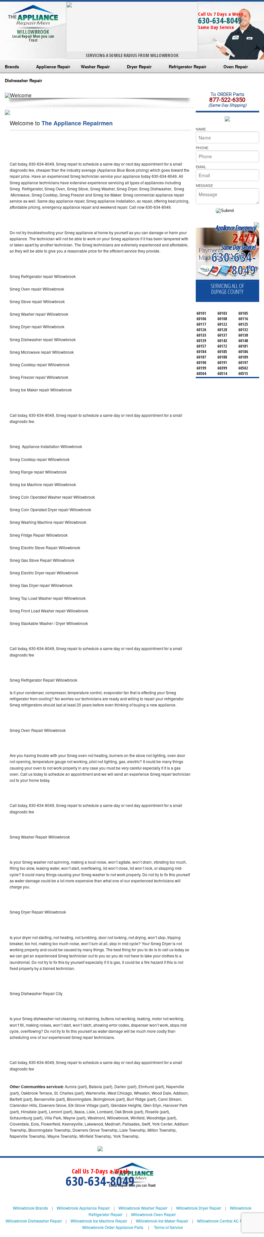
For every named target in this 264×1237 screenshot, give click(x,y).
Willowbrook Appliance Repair (83, 1208)
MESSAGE (204, 185)
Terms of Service (168, 1227)
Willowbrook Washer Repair (142, 1208)
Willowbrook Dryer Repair (198, 1208)
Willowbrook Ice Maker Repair (162, 1220)
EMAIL (201, 166)
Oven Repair (235, 66)
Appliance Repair (53, 66)
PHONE (202, 147)
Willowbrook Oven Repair (153, 1214)
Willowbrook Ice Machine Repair (99, 1220)
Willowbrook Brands (30, 1208)
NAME (201, 128)
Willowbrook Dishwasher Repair (33, 1220)
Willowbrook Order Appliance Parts (112, 1227)
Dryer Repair (139, 66)
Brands (12, 66)
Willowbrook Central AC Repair (224, 1220)
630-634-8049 (220, 20)
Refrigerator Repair (187, 66)
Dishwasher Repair (23, 80)
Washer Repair (95, 66)
